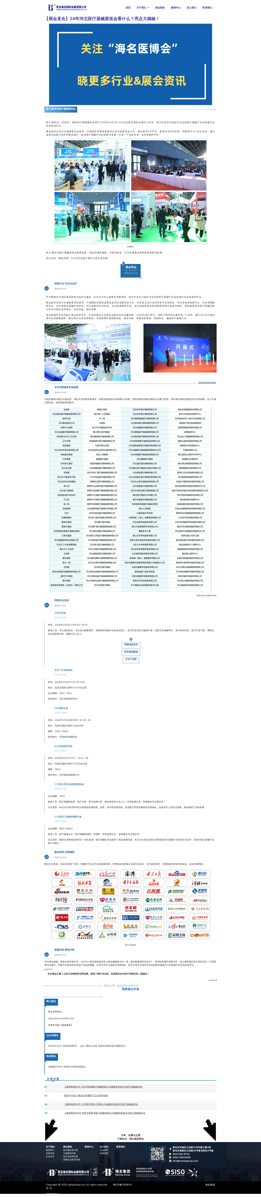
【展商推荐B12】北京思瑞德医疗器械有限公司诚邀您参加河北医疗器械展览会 (103, 1086)
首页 (128, 7)
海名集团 (210, 1184)
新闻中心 (176, 7)
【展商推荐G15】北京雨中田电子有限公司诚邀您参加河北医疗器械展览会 (101, 1104)
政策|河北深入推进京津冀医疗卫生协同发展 (86, 1095)
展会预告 (160, 7)
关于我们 (141, 7)
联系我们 (207, 7)
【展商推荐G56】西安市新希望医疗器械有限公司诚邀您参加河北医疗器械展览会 (104, 1113)
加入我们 (191, 7)
